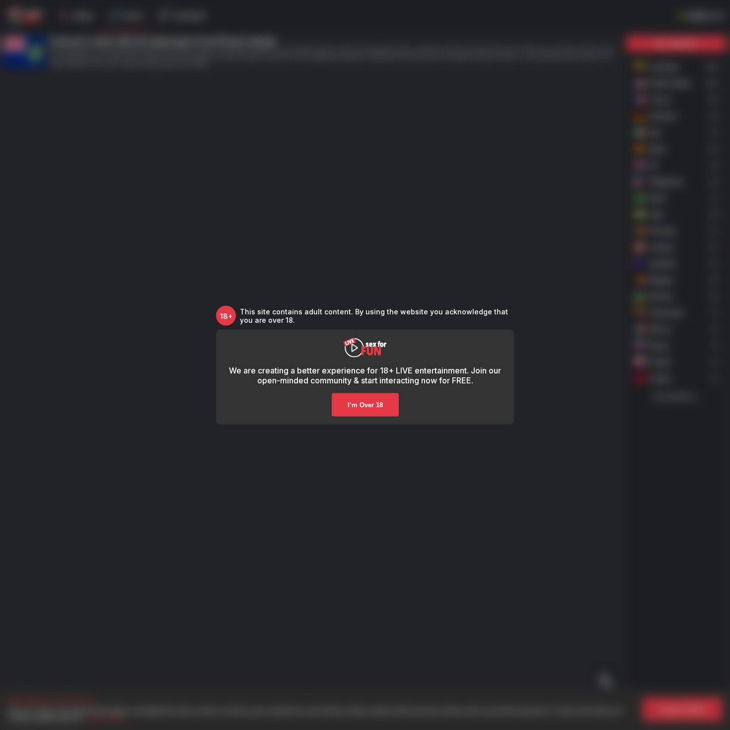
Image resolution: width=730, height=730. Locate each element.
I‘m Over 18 (365, 405)
